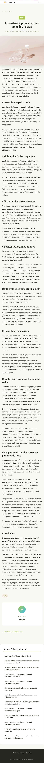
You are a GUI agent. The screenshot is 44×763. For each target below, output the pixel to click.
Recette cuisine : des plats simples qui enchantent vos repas (18, 675)
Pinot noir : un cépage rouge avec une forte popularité (20, 730)
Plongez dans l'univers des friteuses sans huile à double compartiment (22, 669)
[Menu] (40, 2)
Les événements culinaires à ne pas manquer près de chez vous (21, 696)
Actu (10, 12)
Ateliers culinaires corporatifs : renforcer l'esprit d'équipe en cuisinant (22, 662)
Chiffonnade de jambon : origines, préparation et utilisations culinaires (22, 703)
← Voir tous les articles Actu (12, 632)
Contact (29, 753)
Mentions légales (18, 753)
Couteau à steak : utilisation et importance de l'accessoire (21, 689)
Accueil (4, 12)
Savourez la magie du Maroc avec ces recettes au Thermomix (22, 716)
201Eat (12, 2)
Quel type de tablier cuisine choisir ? (18, 656)
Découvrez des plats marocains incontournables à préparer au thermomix (22, 737)
